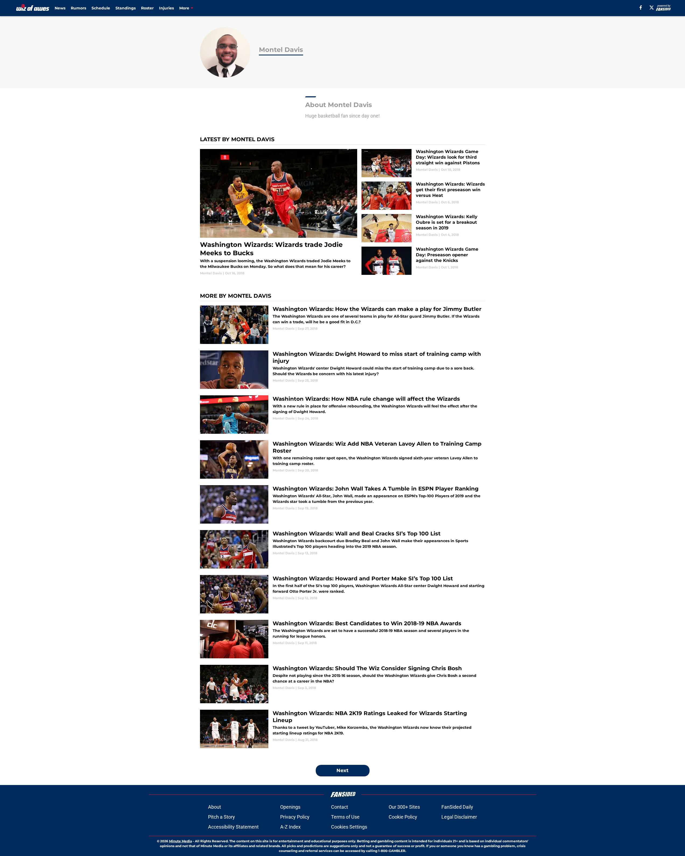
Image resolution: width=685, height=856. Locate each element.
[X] (651, 7)
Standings (125, 8)
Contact (339, 807)
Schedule (101, 8)
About (214, 807)
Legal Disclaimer (459, 817)
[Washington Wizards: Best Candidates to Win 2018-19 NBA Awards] (342, 639)
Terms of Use (345, 817)
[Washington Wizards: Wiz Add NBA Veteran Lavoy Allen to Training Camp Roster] (342, 459)
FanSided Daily (457, 807)
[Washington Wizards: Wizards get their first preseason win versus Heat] (423, 196)
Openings (290, 807)
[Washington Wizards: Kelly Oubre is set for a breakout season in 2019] (423, 228)
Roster (147, 8)
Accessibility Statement (233, 827)
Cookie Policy (403, 817)
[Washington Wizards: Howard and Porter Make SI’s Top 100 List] (342, 594)
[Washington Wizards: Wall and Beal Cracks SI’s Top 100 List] (342, 549)
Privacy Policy (295, 817)
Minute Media (180, 841)
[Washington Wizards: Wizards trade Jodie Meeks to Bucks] (278, 212)
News (60, 8)
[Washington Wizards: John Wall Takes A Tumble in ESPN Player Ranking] (342, 504)
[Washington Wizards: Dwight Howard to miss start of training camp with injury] (342, 369)
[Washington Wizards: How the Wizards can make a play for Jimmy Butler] (342, 325)
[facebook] (641, 7)
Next (342, 770)
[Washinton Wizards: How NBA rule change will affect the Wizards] (342, 414)
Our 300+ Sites (404, 807)
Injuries (166, 8)
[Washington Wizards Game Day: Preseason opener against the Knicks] (423, 261)
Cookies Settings (349, 827)
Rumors (78, 8)
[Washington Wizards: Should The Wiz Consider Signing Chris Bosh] (342, 684)
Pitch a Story (221, 817)
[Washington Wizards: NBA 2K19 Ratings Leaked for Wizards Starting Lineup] (342, 729)
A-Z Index (290, 827)
